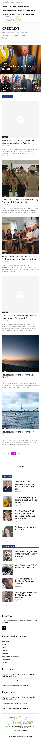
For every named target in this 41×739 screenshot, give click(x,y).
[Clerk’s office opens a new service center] (16, 83)
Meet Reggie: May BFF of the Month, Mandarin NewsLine (26, 595)
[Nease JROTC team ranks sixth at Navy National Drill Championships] (20, 178)
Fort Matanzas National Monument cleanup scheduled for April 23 (18, 141)
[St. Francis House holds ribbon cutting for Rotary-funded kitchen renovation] (20, 235)
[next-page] (23, 453)
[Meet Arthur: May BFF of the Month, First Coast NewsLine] (7, 583)
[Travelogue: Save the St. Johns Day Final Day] (20, 353)
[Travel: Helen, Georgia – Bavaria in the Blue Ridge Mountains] (7, 501)
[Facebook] (4, 628)
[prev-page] (3, 453)
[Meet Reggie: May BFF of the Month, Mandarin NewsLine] (7, 596)
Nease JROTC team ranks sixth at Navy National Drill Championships (20, 200)
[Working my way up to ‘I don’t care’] (7, 531)
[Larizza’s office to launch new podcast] (20, 59)
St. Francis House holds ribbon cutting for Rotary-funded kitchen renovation (19, 257)
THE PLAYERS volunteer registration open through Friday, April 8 (19, 317)
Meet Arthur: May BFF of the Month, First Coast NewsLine (26, 581)
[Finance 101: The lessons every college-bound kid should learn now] (7, 486)
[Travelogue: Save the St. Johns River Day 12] (20, 410)
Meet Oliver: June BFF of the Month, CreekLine (26, 566)
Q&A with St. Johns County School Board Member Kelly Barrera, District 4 (18, 675)
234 (19, 453)
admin (20, 467)
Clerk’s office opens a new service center (15, 685)
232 (8, 453)
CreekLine (5, 63)
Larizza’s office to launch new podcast (14, 681)
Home (3, 25)
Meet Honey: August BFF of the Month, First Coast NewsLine (26, 553)
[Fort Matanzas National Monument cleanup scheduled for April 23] (20, 119)
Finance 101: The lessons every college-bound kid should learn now (25, 485)
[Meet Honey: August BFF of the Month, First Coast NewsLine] (7, 555)
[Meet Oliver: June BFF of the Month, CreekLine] (7, 569)
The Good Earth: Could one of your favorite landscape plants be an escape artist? (25, 514)
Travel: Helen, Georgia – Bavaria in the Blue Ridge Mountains (26, 499)
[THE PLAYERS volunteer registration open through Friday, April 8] (20, 294)
